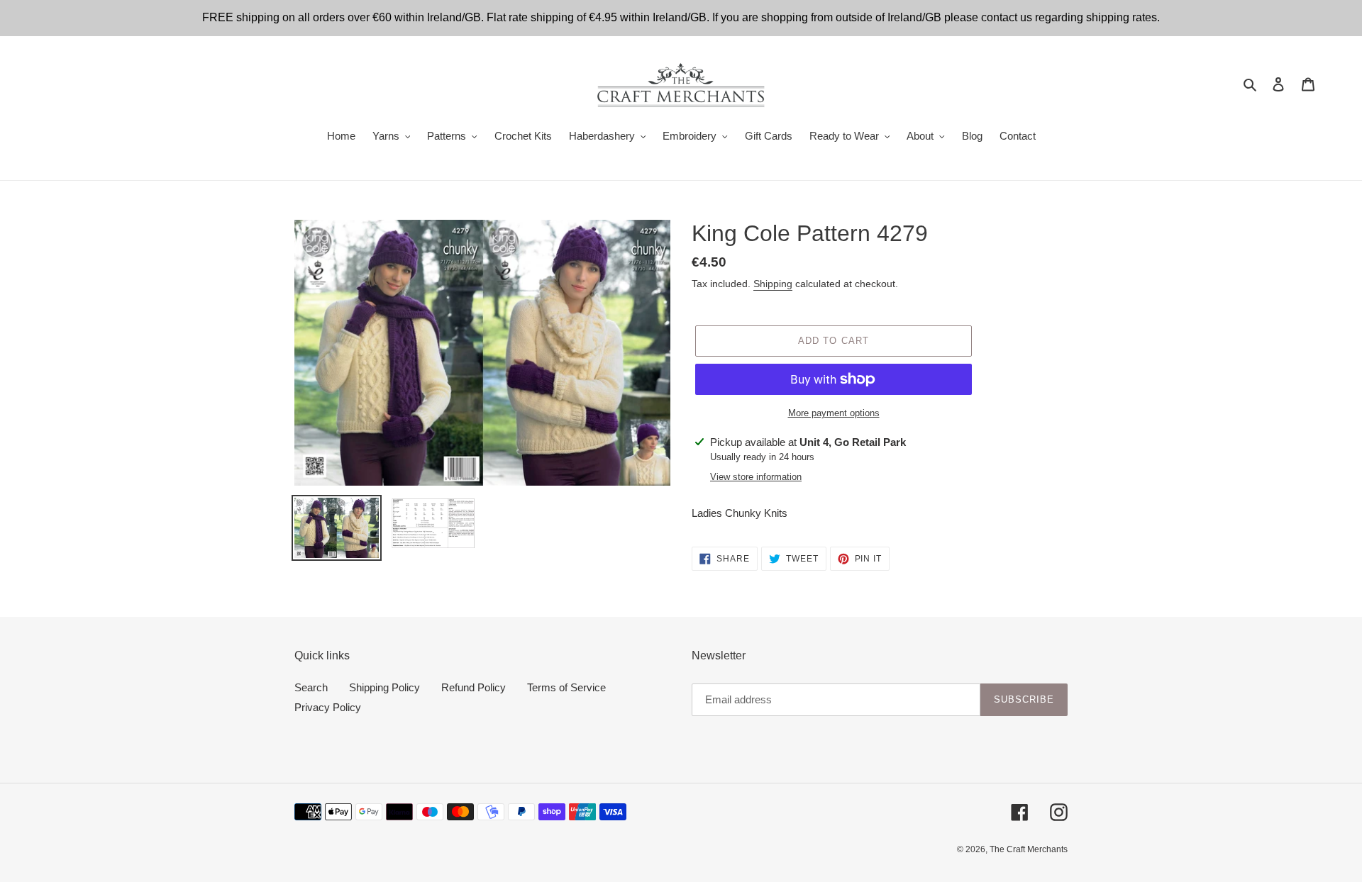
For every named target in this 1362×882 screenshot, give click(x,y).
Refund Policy (473, 687)
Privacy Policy (327, 707)
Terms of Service (566, 687)
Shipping (772, 283)
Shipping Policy (384, 687)
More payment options (834, 413)
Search (311, 687)
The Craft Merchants (1029, 849)
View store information (756, 476)
